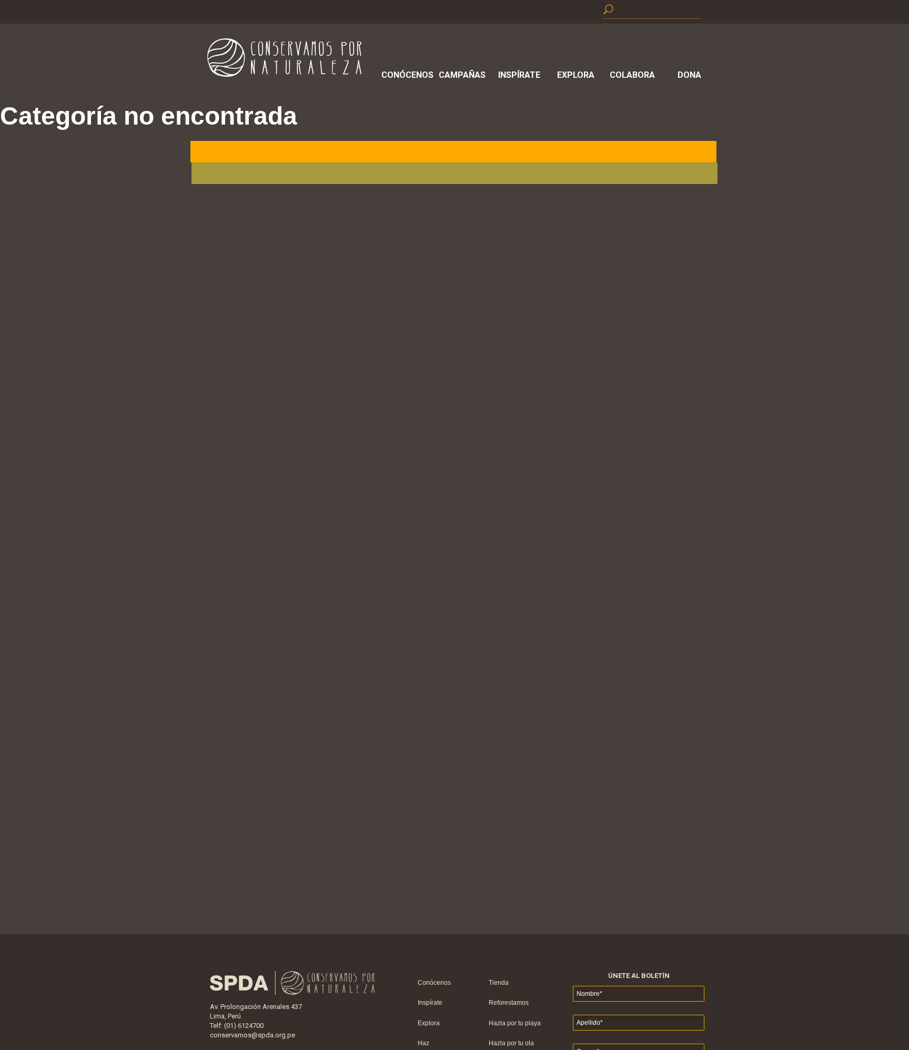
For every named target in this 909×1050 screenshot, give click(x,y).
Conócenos (405, 75)
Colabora (632, 75)
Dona (689, 75)
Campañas (462, 75)
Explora (575, 75)
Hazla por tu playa (515, 1023)
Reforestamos (509, 1002)
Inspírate (519, 75)
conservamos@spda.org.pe (252, 1035)
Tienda (499, 982)
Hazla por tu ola (511, 1043)
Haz (423, 1043)
